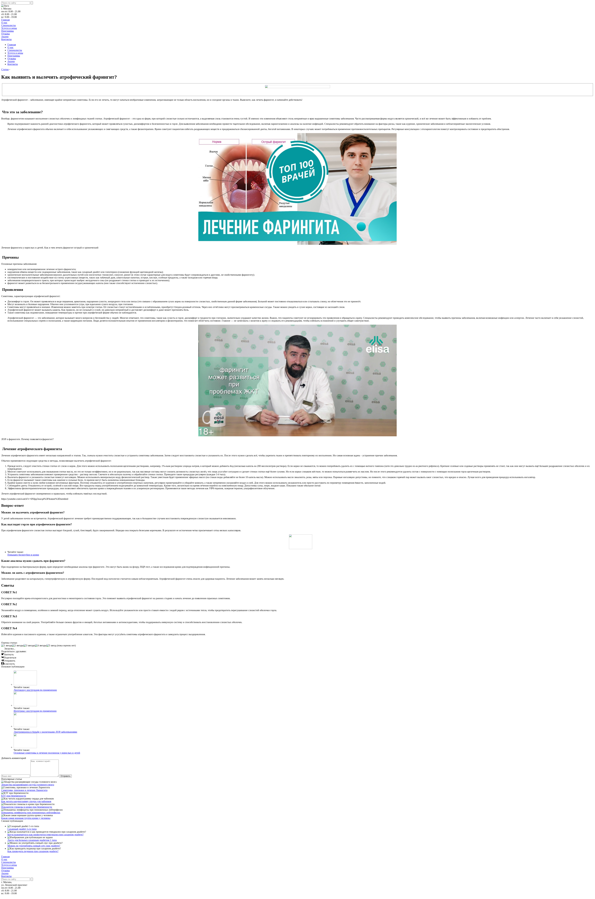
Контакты (6, 39)
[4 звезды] (40, 645)
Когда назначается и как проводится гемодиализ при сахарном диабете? (45, 834)
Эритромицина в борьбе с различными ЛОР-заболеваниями (45, 732)
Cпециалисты (8, 25)
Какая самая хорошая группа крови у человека (25, 818)
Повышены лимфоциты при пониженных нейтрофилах (30, 812)
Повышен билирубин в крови (23, 554)
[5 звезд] (51, 645)
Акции (5, 36)
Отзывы (5, 33)
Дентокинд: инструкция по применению (35, 690)
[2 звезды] (18, 645)
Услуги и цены (9, 28)
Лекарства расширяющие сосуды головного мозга (27, 784)
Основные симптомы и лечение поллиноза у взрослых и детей (47, 752)
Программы (7, 31)
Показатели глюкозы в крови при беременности (26, 807)
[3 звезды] (29, 645)
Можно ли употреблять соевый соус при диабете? (33, 845)
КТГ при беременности (13, 795)
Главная (5, 19)
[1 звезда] (6, 645)
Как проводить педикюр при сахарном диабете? (32, 851)
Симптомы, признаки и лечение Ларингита (24, 790)
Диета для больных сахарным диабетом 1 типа (32, 840)
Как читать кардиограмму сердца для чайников (26, 801)
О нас (4, 22)
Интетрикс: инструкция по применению (35, 711)
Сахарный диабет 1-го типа (22, 829)
